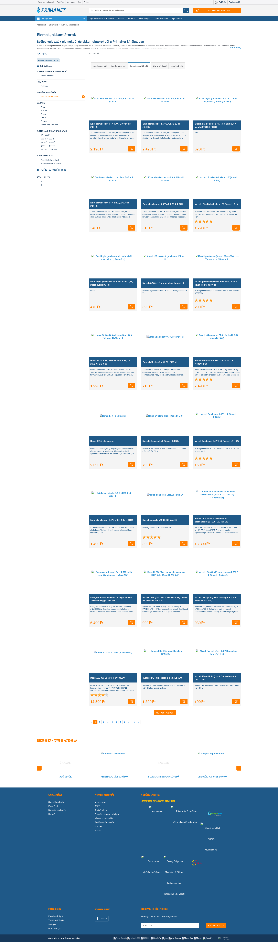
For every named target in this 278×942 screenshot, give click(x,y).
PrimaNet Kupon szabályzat (107, 814)
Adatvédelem (101, 810)
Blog (79, 2)
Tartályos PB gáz (56, 920)
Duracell (44, 121)
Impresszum (100, 802)
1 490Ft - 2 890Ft (48, 142)
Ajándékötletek (161, 18)
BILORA (44, 110)
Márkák (131, 18)
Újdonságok (144, 18)
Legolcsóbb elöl (100, 65)
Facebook (103, 919)
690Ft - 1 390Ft (47, 138)
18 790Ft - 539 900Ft (49, 149)
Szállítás (60, 2)
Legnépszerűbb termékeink (101, 18)
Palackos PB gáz (56, 916)
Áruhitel (98, 826)
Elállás (86, 2)
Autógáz (52, 924)
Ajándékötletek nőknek (50, 160)
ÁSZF (97, 806)
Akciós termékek (47, 75)
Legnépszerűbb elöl (139, 65)
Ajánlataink (177, 18)
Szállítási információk (104, 822)
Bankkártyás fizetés (57, 810)
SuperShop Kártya (56, 802)
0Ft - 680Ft (45, 135)
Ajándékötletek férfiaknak (51, 163)
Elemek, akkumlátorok (47, 60)
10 (134, 722)
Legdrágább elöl (118, 65)
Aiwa (43, 107)
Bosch (43, 114)
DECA (43, 117)
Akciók (121, 18)
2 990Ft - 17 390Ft (48, 146)
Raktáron (44, 86)
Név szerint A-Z (159, 65)
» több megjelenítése (49, 124)
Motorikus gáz (54, 928)
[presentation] (39, 768)
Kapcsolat (71, 2)
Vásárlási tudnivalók (46, 2)
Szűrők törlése (46, 66)
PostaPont (53, 806)
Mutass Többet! (165, 712)
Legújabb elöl (177, 65)
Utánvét (51, 814)
